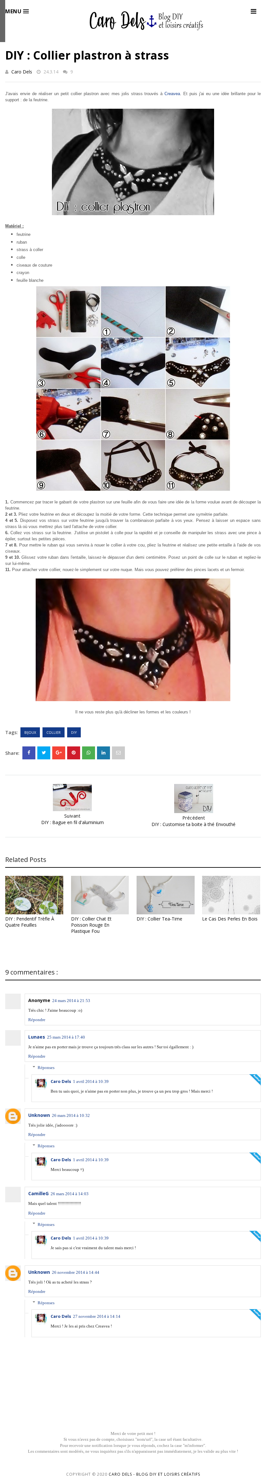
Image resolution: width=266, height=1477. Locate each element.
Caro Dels (21, 72)
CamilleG (38, 1193)
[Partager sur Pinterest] (118, 752)
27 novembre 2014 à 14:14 (96, 1316)
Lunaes (36, 1037)
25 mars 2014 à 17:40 (66, 1037)
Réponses (46, 1067)
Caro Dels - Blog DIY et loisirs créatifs (154, 1474)
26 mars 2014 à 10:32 (71, 1115)
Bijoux (30, 732)
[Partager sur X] (43, 752)
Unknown (39, 1115)
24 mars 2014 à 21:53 (71, 1000)
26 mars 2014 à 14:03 (70, 1193)
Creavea (172, 93)
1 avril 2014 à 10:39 (91, 1081)
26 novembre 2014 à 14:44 (75, 1272)
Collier (53, 732)
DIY (74, 732)
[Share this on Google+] (58, 752)
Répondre (36, 1019)
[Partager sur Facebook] (28, 752)
